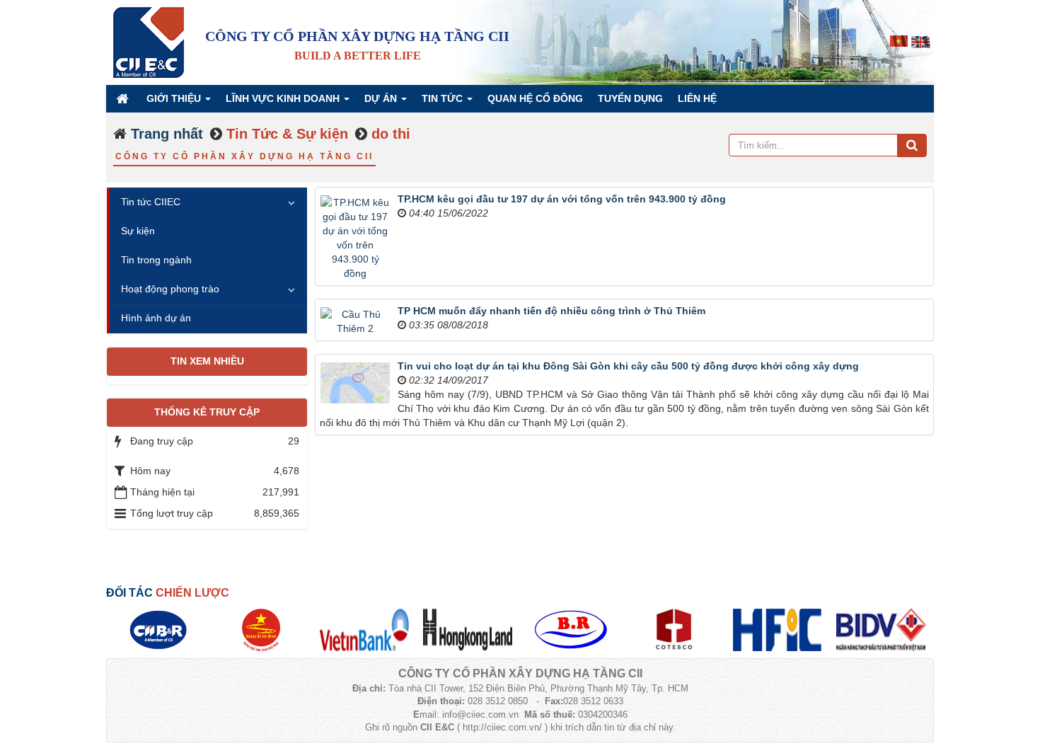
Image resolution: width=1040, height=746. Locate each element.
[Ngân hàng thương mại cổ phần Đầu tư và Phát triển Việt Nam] (880, 629)
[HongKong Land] (467, 629)
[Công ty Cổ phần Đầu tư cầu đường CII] (158, 629)
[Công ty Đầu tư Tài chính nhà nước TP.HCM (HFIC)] (777, 629)
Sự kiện (138, 230)
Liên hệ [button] (697, 98)
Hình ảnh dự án (156, 317)
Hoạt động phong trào (170, 288)
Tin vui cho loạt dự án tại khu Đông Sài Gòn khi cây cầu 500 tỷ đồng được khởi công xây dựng (628, 366)
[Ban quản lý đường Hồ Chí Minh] (260, 629)
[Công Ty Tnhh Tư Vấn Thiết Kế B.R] (570, 629)
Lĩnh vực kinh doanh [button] (284, 98)
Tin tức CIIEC (150, 201)
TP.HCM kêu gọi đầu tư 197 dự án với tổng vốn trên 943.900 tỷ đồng (562, 199)
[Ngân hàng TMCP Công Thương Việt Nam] (364, 629)
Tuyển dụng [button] (630, 98)
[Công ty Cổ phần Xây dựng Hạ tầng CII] (148, 41)
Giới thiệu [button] (175, 98)
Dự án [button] (382, 98)
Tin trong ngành (156, 259)
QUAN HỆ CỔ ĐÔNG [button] (535, 98)
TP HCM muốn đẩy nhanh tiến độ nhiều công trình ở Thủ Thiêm (551, 310)
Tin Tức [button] (444, 98)
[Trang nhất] (124, 98)
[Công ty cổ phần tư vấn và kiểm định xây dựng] (674, 629)
